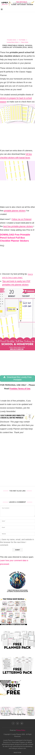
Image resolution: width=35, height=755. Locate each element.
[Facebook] (13, 723)
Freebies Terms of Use (20, 388)
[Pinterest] (21, 723)
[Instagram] (17, 723)
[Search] (33, 9)
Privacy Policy (20, 730)
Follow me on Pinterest (21, 219)
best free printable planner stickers (18, 226)
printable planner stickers (14, 210)
